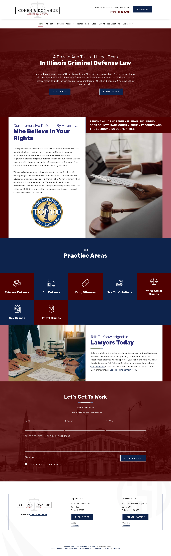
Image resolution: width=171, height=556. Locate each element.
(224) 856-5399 (121, 12)
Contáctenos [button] (111, 91)
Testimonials (83, 24)
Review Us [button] (142, 9)
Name (28, 421)
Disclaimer (30, 457)
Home (40, 24)
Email (69, 421)
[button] (168, 537)
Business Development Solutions (96, 548)
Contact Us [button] (60, 91)
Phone (109, 421)
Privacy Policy (75, 548)
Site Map (64, 548)
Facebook (75, 526)
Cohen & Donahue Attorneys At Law (80, 546)
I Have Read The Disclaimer (46, 464)
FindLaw (116, 548)
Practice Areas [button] (64, 24)
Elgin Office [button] (82, 517)
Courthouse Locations (109, 24)
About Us (50, 24)
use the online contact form (123, 369)
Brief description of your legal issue (48, 436)
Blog (94, 24)
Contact (127, 24)
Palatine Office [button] (136, 517)
